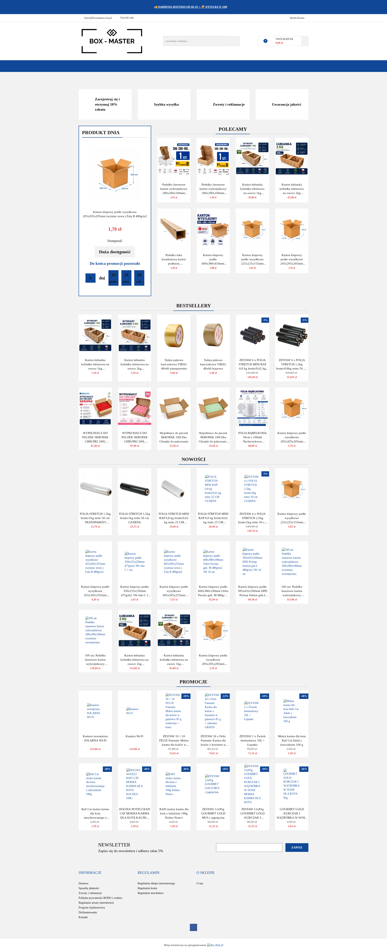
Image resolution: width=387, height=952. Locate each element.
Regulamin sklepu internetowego (156, 883)
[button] (90, 873)
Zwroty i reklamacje (90, 893)
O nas (200, 883)
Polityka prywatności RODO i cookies (100, 897)
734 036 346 (127, 17)
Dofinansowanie (88, 912)
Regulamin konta (147, 888)
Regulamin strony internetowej (96, 902)
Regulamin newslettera (150, 893)
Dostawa (83, 883)
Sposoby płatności (89, 888)
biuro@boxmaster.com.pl (98, 17)
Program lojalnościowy (92, 907)
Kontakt (83, 917)
